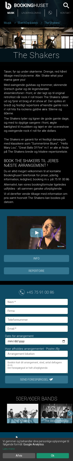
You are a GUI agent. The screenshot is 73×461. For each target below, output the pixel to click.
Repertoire (36, 270)
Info (36, 258)
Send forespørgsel (34, 379)
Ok (52, 455)
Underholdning (31, 13)
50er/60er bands (28, 22)
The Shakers (52, 22)
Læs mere (9, 448)
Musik (10, 13)
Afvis (19, 455)
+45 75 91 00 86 (40, 292)
